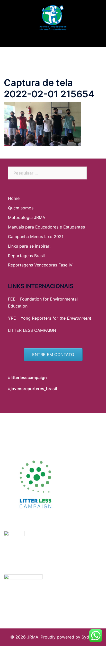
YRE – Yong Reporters (49, 318)
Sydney (89, 637)
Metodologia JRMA (26, 217)
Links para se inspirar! (29, 246)
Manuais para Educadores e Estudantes (46, 227)
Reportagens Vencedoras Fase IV (40, 264)
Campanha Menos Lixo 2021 (35, 236)
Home (14, 198)
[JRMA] (52, 17)
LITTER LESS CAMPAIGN (32, 330)
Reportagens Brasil (26, 255)
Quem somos (20, 207)
